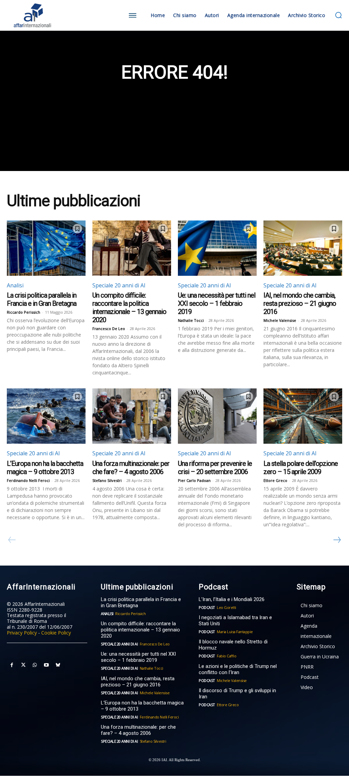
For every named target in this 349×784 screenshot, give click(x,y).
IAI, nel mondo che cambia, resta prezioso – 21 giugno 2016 (299, 303)
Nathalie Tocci (191, 320)
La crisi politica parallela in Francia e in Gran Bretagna (41, 299)
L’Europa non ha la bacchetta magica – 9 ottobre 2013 (45, 467)
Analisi (15, 285)
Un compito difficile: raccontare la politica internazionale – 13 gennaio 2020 (129, 307)
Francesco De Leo (108, 328)
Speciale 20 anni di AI (119, 285)
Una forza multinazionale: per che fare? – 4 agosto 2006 (130, 467)
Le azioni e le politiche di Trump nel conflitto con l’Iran (238, 669)
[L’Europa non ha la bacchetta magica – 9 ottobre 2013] (46, 416)
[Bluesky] (58, 665)
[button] (338, 15)
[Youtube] (46, 665)
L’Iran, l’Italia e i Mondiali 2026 (231, 599)
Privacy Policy (22, 632)
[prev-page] (12, 540)
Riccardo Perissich (23, 312)
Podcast (207, 607)
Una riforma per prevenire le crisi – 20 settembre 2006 (215, 467)
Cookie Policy (56, 632)
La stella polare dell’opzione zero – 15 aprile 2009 (300, 467)
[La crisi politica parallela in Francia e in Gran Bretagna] (46, 248)
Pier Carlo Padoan (194, 480)
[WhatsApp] (35, 665)
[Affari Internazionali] (49, 15)
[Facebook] (11, 665)
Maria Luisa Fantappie (235, 631)
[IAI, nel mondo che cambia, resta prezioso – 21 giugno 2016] (302, 248)
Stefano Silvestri (107, 480)
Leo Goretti (226, 607)
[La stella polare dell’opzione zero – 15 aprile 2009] (302, 416)
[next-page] (336, 540)
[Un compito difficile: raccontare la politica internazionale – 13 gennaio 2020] (131, 248)
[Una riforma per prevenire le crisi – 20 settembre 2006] (217, 416)
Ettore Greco (275, 480)
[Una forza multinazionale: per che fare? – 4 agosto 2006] (131, 416)
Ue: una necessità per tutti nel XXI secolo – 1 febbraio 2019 (216, 303)
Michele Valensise (279, 320)
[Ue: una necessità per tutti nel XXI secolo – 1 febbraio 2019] (217, 248)
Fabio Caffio (226, 655)
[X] (23, 665)
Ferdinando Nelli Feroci (28, 480)
